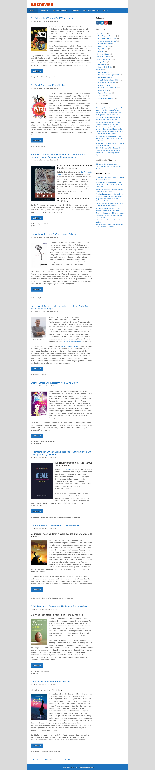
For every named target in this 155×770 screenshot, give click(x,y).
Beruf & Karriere (103, 72)
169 (46, 759)
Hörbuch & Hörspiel (103, 54)
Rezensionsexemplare (91, 11)
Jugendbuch (36, 77)
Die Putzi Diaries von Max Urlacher (48, 85)
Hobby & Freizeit (104, 85)
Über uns (75, 11)
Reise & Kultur (103, 90)
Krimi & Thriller (45, 224)
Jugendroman (37, 443)
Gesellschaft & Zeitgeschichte (63, 517)
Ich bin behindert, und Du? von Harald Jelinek (53, 234)
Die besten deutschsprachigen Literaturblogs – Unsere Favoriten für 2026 (108, 166)
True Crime (102, 95)
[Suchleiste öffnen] (125, 10)
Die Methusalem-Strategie (73, 341)
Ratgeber (36, 673)
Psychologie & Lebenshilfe (57, 598)
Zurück (34, 759)
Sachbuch (76, 517)
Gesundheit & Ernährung (40, 598)
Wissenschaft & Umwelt (106, 98)
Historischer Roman (105, 43)
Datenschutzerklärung (60, 11)
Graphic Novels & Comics (107, 41)
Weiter (68, 759)
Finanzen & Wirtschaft (105, 77)
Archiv (105, 11)
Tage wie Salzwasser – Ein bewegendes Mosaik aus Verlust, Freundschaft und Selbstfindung (110, 215)
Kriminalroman (37, 226)
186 (62, 759)
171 (55, 759)
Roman (42, 146)
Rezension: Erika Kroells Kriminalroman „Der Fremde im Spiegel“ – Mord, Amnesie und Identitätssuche (58, 155)
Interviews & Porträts (39, 374)
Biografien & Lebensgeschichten (43, 517)
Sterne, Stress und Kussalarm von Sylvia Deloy (54, 383)
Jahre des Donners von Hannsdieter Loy (51, 681)
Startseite (32, 11)
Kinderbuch (102, 64)
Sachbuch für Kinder (105, 67)
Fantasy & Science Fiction (107, 38)
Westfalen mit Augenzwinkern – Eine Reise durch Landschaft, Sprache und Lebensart (109, 138)
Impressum (44, 11)
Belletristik (36, 146)
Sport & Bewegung (104, 93)
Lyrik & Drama (103, 49)
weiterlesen (38, 71)
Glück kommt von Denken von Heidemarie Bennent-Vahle (59, 606)
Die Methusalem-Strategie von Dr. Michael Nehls (55, 525)
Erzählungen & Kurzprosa (107, 36)
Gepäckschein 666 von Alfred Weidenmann (52, 18)
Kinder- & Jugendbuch (48, 77)
